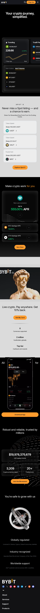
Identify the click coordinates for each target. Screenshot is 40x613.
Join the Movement (20, 481)
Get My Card (20, 318)
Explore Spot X (20, 167)
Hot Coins (10, 68)
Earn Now (20, 247)
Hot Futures (20, 68)
